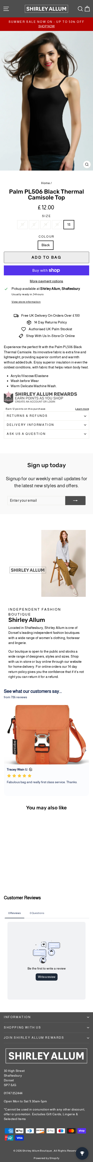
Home (45, 183)
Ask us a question (26, 434)
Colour (46, 236)
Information (17, 1017)
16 (57, 224)
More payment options (46, 281)
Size (46, 216)
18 (68, 224)
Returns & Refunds (27, 415)
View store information (26, 301)
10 (22, 224)
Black (46, 245)
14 (45, 224)
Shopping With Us (22, 1027)
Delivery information (30, 424)
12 (34, 224)
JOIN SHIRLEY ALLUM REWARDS (34, 1037)
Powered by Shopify (46, 1158)
